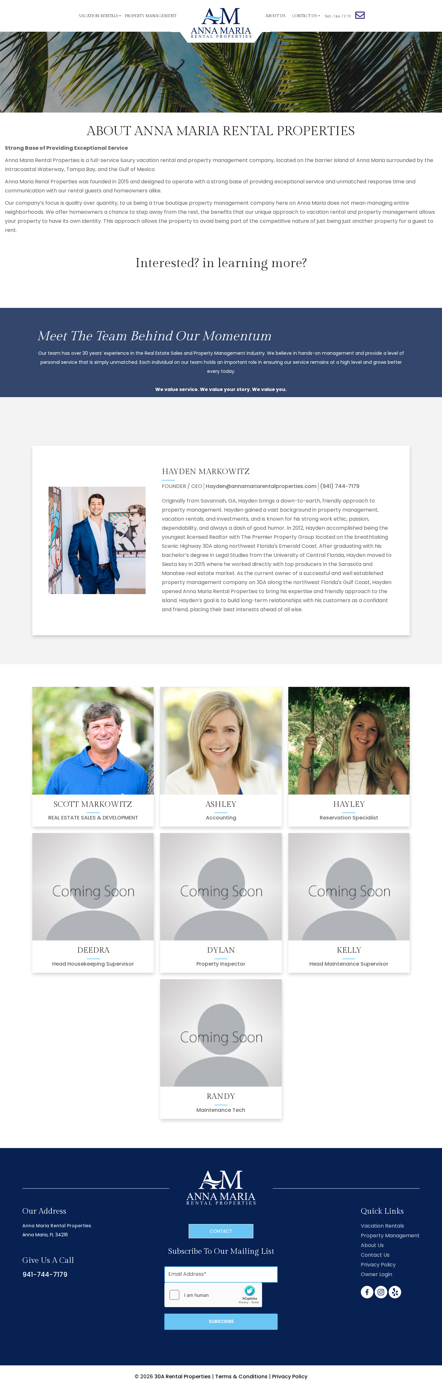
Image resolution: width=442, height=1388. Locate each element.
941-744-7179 (44, 1274)
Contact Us (304, 16)
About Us (275, 16)
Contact (221, 1231)
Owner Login (376, 1274)
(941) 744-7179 (339, 486)
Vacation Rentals (98, 16)
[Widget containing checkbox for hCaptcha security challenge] (213, 1295)
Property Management (150, 16)
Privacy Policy (378, 1264)
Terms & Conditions (241, 1376)
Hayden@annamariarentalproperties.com (261, 486)
